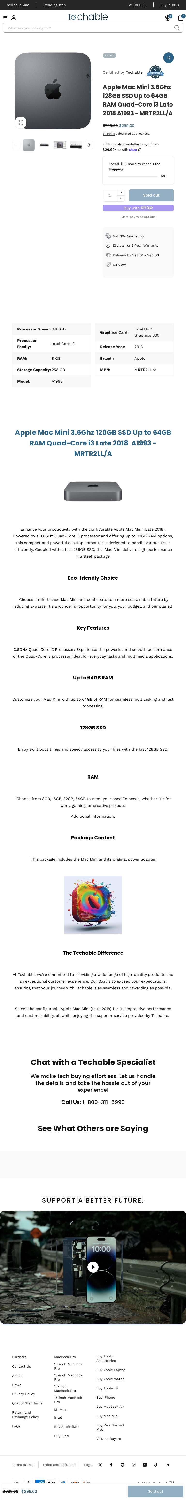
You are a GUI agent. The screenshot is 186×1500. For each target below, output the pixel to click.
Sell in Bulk (137, 5)
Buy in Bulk (169, 5)
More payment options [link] (138, 217)
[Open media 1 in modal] (52, 90)
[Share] (168, 57)
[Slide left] (16, 145)
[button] (5, 17)
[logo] (88, 17)
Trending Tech (54, 5)
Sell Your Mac (18, 5)
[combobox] (93, 28)
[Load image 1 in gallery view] (29, 145)
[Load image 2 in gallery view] (44, 145)
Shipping (109, 133)
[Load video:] (93, 1267)
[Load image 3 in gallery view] (60, 145)
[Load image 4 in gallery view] (76, 145)
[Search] (177, 28)
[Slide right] (89, 145)
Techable (123, 72)
